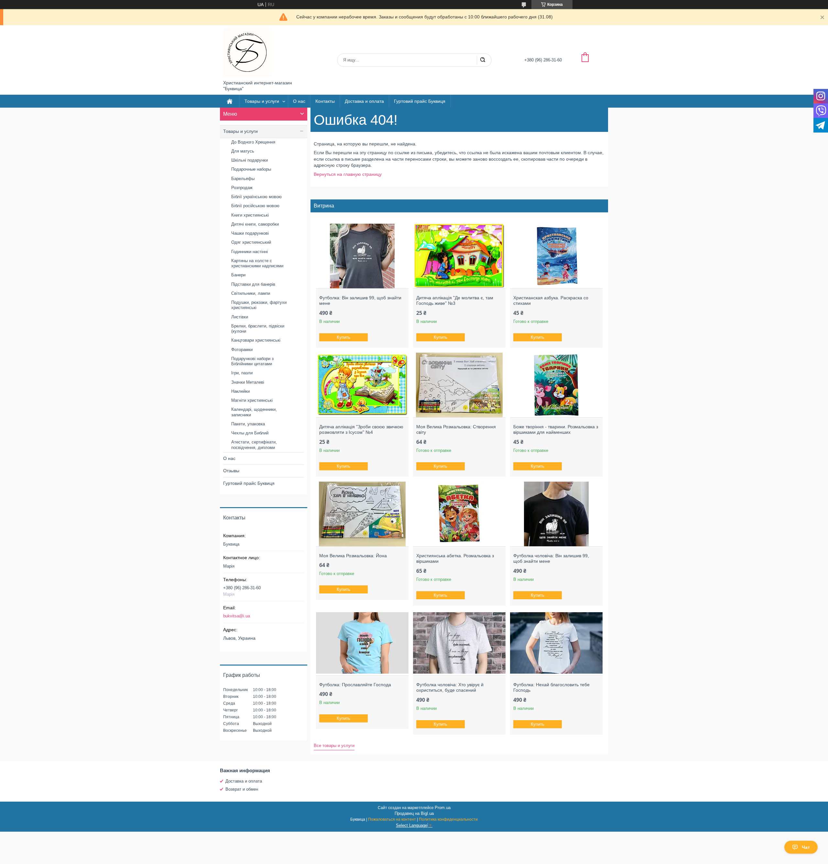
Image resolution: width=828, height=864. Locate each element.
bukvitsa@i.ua (236, 615)
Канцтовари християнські (255, 340)
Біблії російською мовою (255, 205)
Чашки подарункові (250, 233)
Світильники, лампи (250, 293)
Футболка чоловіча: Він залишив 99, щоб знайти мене (551, 558)
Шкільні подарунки (249, 160)
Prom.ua (443, 807)
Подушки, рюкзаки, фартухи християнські (259, 305)
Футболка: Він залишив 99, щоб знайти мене (360, 300)
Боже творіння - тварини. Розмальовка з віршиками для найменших (555, 429)
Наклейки (240, 391)
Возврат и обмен (241, 789)
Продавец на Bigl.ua (414, 813)
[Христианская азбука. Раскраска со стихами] (556, 256)
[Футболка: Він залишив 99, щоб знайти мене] (362, 256)
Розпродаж (242, 187)
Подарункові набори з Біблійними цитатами (252, 361)
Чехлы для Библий (249, 433)
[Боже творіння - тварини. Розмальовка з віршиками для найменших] (556, 385)
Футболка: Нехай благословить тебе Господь (551, 687)
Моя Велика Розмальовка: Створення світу (456, 429)
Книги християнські (250, 215)
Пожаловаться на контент (392, 819)
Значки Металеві (247, 382)
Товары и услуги (262, 101)
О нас (299, 101)
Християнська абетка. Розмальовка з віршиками (455, 558)
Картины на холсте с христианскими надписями (257, 263)
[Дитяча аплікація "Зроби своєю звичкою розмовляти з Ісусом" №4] (362, 385)
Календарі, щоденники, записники (254, 412)
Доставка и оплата (364, 101)
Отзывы (231, 470)
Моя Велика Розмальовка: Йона (353, 555)
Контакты (325, 101)
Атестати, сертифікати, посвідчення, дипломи (254, 445)
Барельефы (243, 178)
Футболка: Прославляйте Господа (355, 684)
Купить (343, 337)
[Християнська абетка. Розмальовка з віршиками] (459, 514)
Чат (806, 847)
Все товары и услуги (334, 745)
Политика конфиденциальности (448, 819)
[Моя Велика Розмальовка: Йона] (362, 514)
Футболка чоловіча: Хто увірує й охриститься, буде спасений (450, 687)
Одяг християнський (251, 242)
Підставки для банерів (253, 284)
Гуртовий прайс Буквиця (419, 101)
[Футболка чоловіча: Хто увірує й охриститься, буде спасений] (459, 643)
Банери (238, 274)
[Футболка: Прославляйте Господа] (362, 643)
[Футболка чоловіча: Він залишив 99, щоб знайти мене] (556, 514)
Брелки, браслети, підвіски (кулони (257, 329)
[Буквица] (247, 52)
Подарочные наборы (251, 169)
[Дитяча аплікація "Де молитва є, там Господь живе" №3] (459, 256)
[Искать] (482, 60)
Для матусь (242, 151)
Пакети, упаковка (248, 423)
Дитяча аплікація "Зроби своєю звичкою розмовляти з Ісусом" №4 (361, 429)
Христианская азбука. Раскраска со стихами (550, 300)
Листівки (239, 317)
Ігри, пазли (242, 372)
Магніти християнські (252, 400)
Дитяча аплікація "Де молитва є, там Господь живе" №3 (454, 300)
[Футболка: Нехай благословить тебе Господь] (556, 643)
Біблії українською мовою (256, 196)
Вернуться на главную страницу (348, 174)
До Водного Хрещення (253, 142)
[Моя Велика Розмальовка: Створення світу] (459, 385)
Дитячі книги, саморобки (255, 224)
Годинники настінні (249, 251)
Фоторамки (242, 349)
